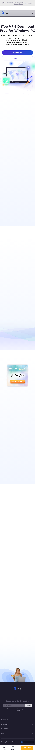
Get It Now (17, 381)
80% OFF (27, 748)
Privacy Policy (5, 742)
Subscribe (28, 705)
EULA (13, 742)
